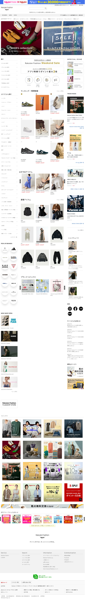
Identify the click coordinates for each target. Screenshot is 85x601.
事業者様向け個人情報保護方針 (23, 596)
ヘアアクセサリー (5, 154)
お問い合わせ (46, 562)
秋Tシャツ (16, 19)
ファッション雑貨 (5, 138)
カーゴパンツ (60, 19)
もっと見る (14, 391)
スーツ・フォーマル (5, 162)
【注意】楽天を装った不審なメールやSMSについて (42, 525)
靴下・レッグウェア (5, 134)
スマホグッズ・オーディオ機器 (8, 217)
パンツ (2, 106)
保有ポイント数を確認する (72, 589)
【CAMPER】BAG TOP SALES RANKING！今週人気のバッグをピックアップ (75, 283)
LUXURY (3, 557)
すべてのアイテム (5, 87)
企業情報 (3, 596)
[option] (21, 38)
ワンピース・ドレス (5, 110)
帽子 (2, 150)
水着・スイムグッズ (5, 166)
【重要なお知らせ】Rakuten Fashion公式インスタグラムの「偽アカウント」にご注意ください (75, 357)
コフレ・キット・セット (6, 205)
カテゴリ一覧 (14, 237)
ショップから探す (5, 71)
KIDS (15, 15)
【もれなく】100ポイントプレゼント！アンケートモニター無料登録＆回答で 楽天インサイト (32, 586)
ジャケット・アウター (6, 102)
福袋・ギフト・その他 (6, 233)
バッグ (2, 122)
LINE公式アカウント (68, 561)
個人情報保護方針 (10, 596)
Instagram (66, 559)
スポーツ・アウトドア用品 (7, 221)
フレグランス (4, 197)
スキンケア (3, 173)
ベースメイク (4, 177)
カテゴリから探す (5, 79)
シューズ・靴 (4, 126)
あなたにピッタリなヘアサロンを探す (9, 589)
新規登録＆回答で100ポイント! (62, 5)
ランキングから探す (5, 75)
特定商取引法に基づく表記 (49, 566)
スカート (3, 114)
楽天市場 (81, 5)
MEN (10, 15)
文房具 (2, 225)
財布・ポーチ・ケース (6, 146)
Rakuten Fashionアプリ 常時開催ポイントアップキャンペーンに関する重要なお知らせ (75, 344)
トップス (3, 98)
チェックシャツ (68, 19)
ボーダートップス (24, 19)
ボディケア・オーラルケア (7, 189)
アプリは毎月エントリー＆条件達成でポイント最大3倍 (71, 15)
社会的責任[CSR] (35, 596)
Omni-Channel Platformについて (50, 569)
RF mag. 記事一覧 (80, 162)
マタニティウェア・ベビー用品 (8, 158)
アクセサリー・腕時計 (6, 142)
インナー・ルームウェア (6, 130)
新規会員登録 (67, 555)
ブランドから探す (5, 67)
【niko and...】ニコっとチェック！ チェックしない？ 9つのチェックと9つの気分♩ (75, 267)
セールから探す (4, 63)
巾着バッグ (75, 19)
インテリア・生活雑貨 (6, 213)
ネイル (2, 185)
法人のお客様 (46, 564)
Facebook (66, 557)
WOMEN (4, 15)
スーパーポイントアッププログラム (51, 555)
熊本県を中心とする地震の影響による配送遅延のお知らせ (42, 12)
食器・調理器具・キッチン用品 (8, 209)
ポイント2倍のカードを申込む (52, 589)
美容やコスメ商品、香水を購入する (32, 589)
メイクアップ (4, 181)
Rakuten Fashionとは (48, 557)
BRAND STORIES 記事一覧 (78, 223)
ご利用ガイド (46, 560)
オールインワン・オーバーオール (8, 118)
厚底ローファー (51, 19)
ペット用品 (3, 229)
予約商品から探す (5, 83)
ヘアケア (3, 193)
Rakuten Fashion (14, 8)
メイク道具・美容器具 (6, 201)
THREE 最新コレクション (35, 19)
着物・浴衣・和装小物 (6, 170)
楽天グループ (73, 5)
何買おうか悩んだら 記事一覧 (77, 189)
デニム (44, 19)
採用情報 (42, 596)
